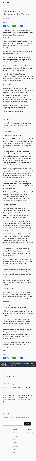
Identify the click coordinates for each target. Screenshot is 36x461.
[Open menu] (32, 3)
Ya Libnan (6, 2)
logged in (15, 387)
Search (5, 421)
